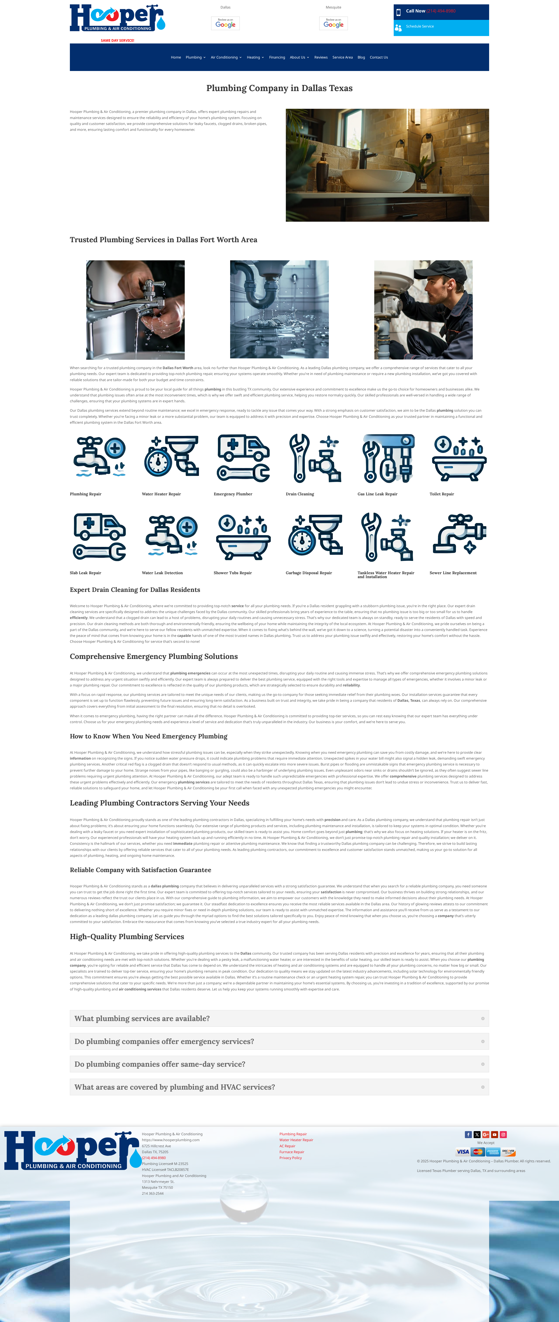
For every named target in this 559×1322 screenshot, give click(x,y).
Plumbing (194, 58)
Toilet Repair (442, 493)
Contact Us (379, 58)
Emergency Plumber (233, 493)
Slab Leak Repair (85, 572)
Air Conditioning (224, 58)
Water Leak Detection (162, 572)
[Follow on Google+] (485, 1134)
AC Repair (287, 1146)
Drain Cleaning (300, 493)
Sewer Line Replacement (453, 572)
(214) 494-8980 (440, 11)
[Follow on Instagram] (503, 1134)
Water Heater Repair (161, 493)
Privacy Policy (291, 1157)
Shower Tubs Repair (233, 572)
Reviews (321, 58)
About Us (297, 58)
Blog (361, 58)
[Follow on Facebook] (468, 1134)
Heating (253, 58)
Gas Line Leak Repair (378, 493)
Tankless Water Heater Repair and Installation (386, 574)
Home (176, 58)
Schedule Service (420, 26)
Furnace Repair (292, 1151)
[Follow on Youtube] (494, 1134)
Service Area (343, 58)
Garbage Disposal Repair (309, 572)
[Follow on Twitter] (477, 1134)
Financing (277, 58)
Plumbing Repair (86, 493)
